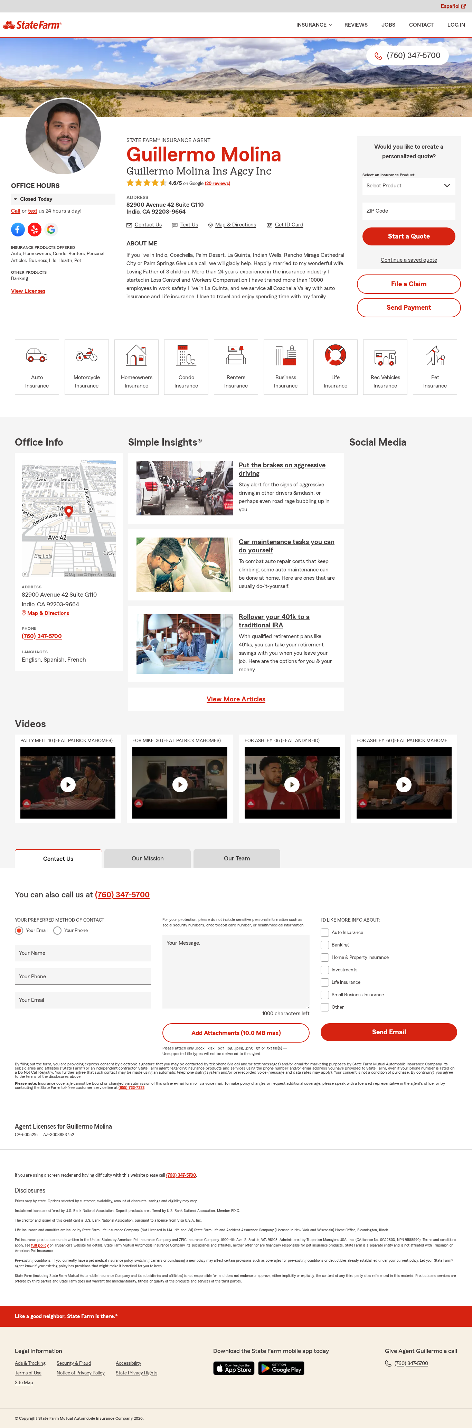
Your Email (37, 930)
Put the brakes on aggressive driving (282, 469)
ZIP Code (377, 211)
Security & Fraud (74, 1363)
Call (15, 211)
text (32, 211)
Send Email (389, 1032)
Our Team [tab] (237, 858)
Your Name (32, 953)
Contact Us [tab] (58, 859)
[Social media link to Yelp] (34, 229)
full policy (40, 1245)
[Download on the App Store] (234, 1368)
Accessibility (128, 1363)
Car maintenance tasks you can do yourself (286, 546)
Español (450, 6)
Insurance (311, 25)
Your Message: (183, 943)
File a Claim (409, 284)
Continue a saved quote (409, 260)
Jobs (388, 25)
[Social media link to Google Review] (51, 229)
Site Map (24, 1382)
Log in (456, 25)
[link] (32, 25)
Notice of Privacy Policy (81, 1373)
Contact (421, 25)
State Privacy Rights (136, 1373)
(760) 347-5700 (42, 636)
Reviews (356, 25)
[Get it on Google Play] (281, 1368)
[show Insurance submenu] (329, 25)
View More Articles (236, 699)
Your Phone (76, 930)
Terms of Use (28, 1373)
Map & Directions (48, 613)
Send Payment (409, 307)
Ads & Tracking (30, 1363)
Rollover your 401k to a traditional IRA (274, 621)
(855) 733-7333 (131, 1087)
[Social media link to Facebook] (18, 229)
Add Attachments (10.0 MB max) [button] (236, 1033)
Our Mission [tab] (148, 858)
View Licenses (28, 291)
